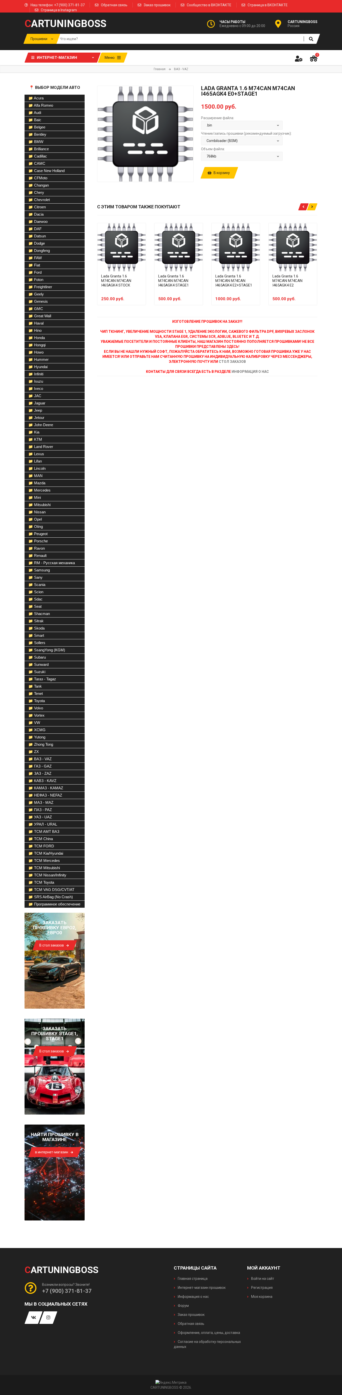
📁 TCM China (40, 839)
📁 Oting (35, 526)
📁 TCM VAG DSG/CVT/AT (51, 889)
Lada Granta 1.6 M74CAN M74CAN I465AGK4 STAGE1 (173, 280)
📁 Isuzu (35, 381)
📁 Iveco (35, 388)
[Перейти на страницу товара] (121, 247)
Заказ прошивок (157, 5)
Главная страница (192, 1279)
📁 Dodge (36, 243)
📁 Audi (34, 112)
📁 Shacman (39, 613)
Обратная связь (114, 5)
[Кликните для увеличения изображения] (145, 134)
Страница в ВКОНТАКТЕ (268, 5)
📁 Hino (35, 330)
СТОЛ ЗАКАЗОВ (232, 362)
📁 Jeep (35, 410)
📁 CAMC (36, 163)
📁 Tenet (35, 693)
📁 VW (34, 722)
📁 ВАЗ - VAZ (40, 759)
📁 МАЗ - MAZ (40, 802)
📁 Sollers (36, 643)
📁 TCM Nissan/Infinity (47, 875)
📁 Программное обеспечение (54, 904)
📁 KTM (35, 439)
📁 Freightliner (40, 287)
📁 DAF (35, 229)
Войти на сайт (262, 1279)
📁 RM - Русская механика (51, 563)
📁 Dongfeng (39, 250)
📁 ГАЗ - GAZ (40, 766)
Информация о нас (193, 1297)
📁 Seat (35, 606)
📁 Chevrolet (39, 200)
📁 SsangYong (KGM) (46, 650)
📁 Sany (35, 577)
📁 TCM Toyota (41, 882)
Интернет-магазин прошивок (201, 1288)
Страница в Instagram (59, 10)
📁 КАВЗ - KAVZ (42, 781)
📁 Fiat (34, 265)
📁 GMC (35, 308)
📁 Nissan (37, 512)
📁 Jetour (36, 417)
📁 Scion (35, 592)
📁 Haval (36, 323)
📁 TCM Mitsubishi (44, 868)
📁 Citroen (37, 207)
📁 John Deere (40, 425)
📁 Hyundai (38, 367)
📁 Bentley (37, 134)
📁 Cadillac (37, 156)
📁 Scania (36, 584)
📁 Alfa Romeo (40, 105)
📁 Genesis (38, 301)
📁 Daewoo (38, 221)
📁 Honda (36, 338)
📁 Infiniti (35, 374)
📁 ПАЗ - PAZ (40, 810)
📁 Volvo (35, 708)
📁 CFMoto (37, 178)
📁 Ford (35, 272)
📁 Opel (35, 519)
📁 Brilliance (38, 149)
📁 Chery (36, 192)
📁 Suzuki (36, 672)
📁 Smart (36, 635)
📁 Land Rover (40, 446)
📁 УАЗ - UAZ (40, 817)
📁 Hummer (38, 359)
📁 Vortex (36, 715)
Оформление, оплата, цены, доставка (208, 1333)
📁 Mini (34, 497)
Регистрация (261, 1288)
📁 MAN (35, 476)
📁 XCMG (37, 730)
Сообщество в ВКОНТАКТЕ (209, 5)
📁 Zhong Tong (40, 744)
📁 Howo (36, 352)
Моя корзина (261, 1297)
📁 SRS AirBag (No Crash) (50, 897)
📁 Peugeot (38, 534)
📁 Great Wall (39, 316)
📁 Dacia (36, 214)
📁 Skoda (36, 628)
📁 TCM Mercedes (44, 860)
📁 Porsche (38, 541)
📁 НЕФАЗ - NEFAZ (45, 795)
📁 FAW (35, 258)
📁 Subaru (37, 657)
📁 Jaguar (36, 403)
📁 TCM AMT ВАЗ (43, 831)
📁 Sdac (35, 599)
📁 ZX (33, 751)
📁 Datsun (37, 236)
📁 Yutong (36, 737)
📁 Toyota (36, 701)
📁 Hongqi (37, 345)
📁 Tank (35, 686)
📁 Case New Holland (46, 171)
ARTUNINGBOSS (65, 24)
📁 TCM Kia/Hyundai (45, 853)
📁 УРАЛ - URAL (42, 824)
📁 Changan (38, 185)
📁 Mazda (36, 483)
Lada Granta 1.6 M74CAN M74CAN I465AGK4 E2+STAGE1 (233, 280)
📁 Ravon (36, 548)
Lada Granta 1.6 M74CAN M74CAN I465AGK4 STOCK (116, 280)
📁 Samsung (39, 570)
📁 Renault (37, 555)
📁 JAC (34, 396)
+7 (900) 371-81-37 (67, 1291)
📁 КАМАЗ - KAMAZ (45, 788)
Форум (183, 1306)
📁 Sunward (38, 664)
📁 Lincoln (37, 468)
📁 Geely (36, 294)
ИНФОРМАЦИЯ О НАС (250, 372)
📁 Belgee (36, 127)
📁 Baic (34, 120)
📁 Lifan (35, 461)
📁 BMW (35, 141)
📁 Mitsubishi (39, 505)
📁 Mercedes (39, 490)
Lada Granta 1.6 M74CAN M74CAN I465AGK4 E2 (287, 280)
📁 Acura (36, 98)
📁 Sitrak (36, 621)
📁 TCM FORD (41, 846)
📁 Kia (33, 432)
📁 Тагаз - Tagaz (42, 679)
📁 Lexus (36, 454)
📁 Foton (35, 279)
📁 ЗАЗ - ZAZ (39, 773)
